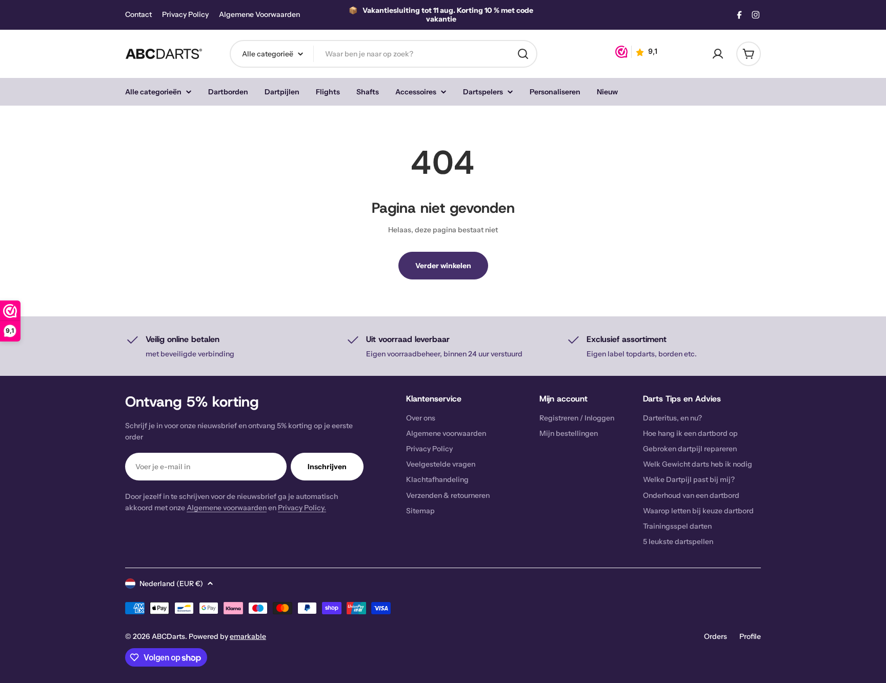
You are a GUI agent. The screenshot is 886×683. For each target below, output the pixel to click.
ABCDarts (168, 636)
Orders (715, 636)
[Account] (718, 54)
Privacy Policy (185, 14)
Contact (138, 14)
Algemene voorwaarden (227, 507)
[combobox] (383, 54)
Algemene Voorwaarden (259, 14)
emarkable (248, 636)
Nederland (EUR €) (171, 583)
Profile (750, 636)
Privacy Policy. (302, 507)
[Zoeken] (523, 54)
